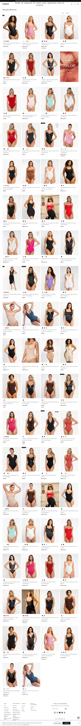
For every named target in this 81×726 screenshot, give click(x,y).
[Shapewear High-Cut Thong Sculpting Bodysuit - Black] (6, 509)
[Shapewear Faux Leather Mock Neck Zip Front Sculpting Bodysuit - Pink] (23, 292)
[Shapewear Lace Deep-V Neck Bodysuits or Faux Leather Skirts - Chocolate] (4, 41)
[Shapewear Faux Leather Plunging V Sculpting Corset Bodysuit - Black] (42, 328)
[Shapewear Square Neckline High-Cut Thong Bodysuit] (31, 495)
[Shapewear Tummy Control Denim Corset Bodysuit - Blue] (23, 689)
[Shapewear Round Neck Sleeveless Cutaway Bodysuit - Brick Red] (65, 473)
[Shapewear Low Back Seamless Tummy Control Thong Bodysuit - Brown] (61, 615)
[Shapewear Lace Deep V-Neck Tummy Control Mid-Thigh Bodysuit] (69, 242)
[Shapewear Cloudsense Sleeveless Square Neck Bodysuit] (31, 135)
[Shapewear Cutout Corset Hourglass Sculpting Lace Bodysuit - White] (4, 256)
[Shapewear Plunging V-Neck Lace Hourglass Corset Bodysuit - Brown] (46, 185)
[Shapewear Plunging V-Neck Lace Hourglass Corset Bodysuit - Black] (44, 185)
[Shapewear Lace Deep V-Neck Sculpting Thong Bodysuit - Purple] (65, 149)
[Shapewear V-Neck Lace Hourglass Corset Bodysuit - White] (61, 580)
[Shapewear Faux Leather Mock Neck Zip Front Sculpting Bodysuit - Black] (25, 292)
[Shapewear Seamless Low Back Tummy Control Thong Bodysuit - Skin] (6, 400)
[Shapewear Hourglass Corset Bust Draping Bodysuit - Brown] (23, 185)
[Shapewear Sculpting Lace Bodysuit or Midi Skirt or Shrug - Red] (4, 292)
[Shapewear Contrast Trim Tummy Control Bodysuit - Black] (63, 544)
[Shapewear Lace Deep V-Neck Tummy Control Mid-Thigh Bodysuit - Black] (61, 256)
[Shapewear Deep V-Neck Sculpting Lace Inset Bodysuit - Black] (63, 113)
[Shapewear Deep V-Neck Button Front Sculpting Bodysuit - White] (6, 473)
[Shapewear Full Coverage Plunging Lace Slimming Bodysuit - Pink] (23, 256)
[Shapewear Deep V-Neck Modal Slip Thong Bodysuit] (69, 495)
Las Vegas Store (39, 5)
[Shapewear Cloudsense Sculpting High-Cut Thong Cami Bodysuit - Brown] (8, 328)
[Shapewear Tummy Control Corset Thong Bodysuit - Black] (65, 41)
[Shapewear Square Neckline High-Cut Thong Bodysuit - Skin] (25, 509)
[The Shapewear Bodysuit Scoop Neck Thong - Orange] (63, 185)
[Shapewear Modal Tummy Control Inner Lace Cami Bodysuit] (50, 99)
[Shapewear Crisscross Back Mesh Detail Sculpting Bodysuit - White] (46, 509)
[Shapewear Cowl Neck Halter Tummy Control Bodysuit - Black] (6, 436)
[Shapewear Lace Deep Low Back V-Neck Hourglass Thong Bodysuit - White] (6, 580)
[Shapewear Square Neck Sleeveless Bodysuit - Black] (42, 473)
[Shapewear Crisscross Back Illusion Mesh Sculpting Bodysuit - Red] (44, 221)
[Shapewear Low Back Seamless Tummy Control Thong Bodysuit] (69, 601)
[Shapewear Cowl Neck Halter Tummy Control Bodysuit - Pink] (4, 436)
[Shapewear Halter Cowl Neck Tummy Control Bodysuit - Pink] (23, 580)
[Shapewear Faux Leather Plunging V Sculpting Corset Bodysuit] (50, 314)
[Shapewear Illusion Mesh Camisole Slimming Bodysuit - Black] (44, 580)
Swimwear (44, 3)
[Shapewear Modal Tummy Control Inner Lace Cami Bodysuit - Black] (46, 113)
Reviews (23, 710)
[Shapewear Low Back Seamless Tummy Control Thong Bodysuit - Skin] (63, 615)
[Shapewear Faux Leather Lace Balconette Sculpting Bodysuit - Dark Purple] (46, 41)
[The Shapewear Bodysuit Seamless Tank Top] (50, 242)
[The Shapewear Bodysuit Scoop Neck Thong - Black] (61, 185)
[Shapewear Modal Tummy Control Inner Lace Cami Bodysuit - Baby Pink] (44, 113)
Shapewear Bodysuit (52, 3)
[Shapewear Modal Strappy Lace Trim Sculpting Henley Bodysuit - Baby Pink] (25, 113)
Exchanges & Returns (6, 716)
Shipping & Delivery (7, 714)
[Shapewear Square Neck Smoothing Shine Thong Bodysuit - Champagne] (65, 328)
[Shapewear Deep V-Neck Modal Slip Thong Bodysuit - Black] (61, 509)
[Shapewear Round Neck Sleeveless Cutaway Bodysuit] (69, 459)
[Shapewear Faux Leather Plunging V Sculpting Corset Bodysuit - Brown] (44, 328)
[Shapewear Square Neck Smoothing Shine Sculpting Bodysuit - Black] (42, 544)
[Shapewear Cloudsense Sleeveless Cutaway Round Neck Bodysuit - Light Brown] (65, 436)
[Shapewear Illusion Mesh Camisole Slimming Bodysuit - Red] (42, 580)
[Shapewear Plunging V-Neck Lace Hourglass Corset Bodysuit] (50, 171)
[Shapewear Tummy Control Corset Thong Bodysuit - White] (61, 41)
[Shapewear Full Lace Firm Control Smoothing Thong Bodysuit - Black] (44, 652)
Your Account (6, 709)
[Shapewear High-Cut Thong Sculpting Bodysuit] (12, 495)
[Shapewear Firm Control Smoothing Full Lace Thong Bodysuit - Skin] (25, 41)
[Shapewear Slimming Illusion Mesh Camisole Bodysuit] (31, 63)
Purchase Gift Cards (16, 710)
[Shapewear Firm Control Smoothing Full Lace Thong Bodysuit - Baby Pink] (23, 41)
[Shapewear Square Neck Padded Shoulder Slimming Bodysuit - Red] (4, 113)
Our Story (23, 705)
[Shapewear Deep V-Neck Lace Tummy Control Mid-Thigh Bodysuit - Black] (23, 652)
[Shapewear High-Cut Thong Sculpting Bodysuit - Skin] (4, 509)
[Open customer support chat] (78, 717)
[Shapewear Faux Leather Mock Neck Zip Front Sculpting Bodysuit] (31, 278)
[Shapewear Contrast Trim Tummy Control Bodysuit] (69, 530)
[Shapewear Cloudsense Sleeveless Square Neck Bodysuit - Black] (23, 149)
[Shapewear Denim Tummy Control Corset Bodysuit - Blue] (23, 328)
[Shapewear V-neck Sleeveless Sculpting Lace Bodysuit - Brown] (63, 400)
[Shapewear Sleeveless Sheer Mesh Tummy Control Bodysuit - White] (46, 615)
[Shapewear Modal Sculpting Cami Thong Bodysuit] (12, 350)
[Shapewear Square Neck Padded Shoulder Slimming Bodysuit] (12, 99)
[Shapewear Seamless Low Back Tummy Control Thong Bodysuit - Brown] (4, 400)
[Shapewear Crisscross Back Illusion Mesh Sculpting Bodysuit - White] (46, 221)
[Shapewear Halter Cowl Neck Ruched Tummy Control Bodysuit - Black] (42, 436)
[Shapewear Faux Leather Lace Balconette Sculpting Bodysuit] (50, 27)
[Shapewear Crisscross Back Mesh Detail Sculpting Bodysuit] (50, 495)
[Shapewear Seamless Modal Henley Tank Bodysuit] (12, 63)
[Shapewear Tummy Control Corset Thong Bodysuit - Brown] (63, 41)
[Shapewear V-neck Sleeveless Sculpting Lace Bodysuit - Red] (61, 400)
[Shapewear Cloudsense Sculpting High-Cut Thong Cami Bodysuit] (12, 314)
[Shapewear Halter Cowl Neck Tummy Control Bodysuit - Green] (27, 580)
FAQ (5, 705)
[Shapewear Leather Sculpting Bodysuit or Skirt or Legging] (31, 386)
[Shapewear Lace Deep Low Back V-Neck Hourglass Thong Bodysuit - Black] (4, 580)
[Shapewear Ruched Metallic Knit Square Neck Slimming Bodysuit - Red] (8, 185)
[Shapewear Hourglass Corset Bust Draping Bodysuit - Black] (25, 185)
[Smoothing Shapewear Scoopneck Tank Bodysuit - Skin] (23, 364)
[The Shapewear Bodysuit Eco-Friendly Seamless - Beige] (27, 221)
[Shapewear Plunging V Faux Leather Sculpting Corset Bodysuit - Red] (8, 615)
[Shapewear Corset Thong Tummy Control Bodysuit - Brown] (25, 544)
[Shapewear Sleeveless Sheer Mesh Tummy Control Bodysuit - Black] (42, 615)
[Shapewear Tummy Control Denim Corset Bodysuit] (31, 675)
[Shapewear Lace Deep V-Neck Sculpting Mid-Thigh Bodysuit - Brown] (65, 292)
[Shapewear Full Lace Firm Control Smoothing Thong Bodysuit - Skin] (46, 652)
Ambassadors (15, 709)
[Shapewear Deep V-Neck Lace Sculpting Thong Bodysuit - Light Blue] (8, 689)
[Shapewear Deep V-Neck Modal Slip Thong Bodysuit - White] (63, 509)
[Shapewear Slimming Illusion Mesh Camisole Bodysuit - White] (27, 77)
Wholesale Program (16, 712)
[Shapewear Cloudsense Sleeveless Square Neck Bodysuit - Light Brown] (27, 149)
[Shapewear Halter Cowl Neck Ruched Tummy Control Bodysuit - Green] (44, 436)
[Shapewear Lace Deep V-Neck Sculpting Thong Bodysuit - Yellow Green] (63, 149)
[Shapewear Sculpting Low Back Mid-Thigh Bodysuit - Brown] (8, 652)
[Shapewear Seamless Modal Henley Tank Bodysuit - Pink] (6, 77)
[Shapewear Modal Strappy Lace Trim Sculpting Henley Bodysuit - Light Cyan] (27, 113)
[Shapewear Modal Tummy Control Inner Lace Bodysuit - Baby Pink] (6, 544)
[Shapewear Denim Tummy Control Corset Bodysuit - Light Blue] (25, 328)
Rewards (14, 707)
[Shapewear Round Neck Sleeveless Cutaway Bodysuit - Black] (61, 473)
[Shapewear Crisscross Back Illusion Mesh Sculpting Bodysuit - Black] (42, 221)
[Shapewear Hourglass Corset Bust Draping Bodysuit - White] (27, 185)
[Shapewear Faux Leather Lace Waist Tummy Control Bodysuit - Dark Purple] (27, 615)
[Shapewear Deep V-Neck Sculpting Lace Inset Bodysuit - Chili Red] (65, 113)
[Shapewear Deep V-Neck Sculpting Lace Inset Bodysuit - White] (61, 113)
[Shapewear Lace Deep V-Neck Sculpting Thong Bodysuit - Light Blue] (61, 149)
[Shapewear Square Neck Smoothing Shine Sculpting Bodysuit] (50, 530)
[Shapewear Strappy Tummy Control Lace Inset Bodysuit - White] (6, 149)
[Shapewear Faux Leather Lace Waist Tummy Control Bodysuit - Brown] (25, 615)
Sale (63, 3)
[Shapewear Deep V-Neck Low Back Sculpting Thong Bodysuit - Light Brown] (44, 292)
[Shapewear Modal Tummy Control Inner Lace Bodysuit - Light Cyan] (4, 544)
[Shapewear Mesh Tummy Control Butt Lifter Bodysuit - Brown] (46, 364)
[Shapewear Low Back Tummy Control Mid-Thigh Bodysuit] (69, 350)
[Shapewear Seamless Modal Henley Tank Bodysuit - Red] (8, 77)
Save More (15, 705)
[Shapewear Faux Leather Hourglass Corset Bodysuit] (31, 459)
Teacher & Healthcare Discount (16, 717)
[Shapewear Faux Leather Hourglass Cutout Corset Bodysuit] (50, 135)
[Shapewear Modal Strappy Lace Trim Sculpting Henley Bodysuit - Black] (23, 113)
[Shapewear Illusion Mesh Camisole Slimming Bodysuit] (50, 566)
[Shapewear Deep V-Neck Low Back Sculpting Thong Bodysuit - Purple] (42, 292)
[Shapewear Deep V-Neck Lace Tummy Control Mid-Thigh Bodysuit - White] (25, 652)
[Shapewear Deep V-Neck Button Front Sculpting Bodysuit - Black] (4, 473)
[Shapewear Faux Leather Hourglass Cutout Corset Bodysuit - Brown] (44, 149)
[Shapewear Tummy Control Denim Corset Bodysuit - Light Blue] (25, 689)
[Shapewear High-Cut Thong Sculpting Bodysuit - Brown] (8, 509)
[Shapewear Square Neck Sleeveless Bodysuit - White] (44, 473)
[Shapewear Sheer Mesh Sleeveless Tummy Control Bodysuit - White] (8, 221)
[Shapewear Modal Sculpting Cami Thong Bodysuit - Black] (4, 364)
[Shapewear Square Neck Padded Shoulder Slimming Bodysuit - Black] (6, 113)
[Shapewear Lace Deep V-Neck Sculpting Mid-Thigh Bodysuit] (69, 278)
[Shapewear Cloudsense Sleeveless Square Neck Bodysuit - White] (25, 149)
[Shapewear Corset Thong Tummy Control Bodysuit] (31, 530)
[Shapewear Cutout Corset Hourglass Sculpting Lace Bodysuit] (12, 242)
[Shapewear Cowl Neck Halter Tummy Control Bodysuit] (12, 422)
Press (23, 709)
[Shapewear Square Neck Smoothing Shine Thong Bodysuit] (69, 314)
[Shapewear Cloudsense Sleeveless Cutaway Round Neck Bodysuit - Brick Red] (63, 436)
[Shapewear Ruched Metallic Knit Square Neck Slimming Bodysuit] (12, 171)
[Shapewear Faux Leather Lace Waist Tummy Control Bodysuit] (31, 601)
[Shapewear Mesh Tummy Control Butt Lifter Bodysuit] (50, 350)
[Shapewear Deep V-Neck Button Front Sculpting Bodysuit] (12, 459)
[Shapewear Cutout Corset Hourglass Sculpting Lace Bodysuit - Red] (8, 256)
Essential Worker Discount (16, 719)
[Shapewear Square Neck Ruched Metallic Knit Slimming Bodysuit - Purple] (61, 652)
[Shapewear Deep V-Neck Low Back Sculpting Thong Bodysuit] (50, 278)
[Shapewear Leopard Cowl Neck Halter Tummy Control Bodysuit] (31, 422)
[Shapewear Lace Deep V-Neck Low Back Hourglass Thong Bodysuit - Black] (42, 77)
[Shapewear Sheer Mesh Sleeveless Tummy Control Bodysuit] (12, 207)
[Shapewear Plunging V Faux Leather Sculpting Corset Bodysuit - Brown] (6, 615)
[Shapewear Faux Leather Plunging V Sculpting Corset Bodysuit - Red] (46, 328)
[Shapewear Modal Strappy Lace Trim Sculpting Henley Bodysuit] (31, 99)
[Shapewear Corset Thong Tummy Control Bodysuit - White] (23, 544)
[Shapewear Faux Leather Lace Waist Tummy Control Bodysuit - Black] (23, 615)
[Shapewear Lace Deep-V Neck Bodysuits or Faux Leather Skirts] (12, 27)
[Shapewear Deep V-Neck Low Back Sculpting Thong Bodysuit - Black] (46, 292)
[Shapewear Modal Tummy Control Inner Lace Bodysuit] (12, 530)
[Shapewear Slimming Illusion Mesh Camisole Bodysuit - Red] (23, 77)
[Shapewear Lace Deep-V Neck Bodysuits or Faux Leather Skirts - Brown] (6, 41)
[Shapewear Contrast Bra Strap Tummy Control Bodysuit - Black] (63, 221)
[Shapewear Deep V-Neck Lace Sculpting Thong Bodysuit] (12, 675)
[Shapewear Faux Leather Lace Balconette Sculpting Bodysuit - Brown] (44, 41)
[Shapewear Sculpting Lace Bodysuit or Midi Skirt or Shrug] (12, 278)
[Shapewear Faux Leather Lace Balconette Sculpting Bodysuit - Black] (42, 41)
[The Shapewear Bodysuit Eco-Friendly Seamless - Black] (23, 221)
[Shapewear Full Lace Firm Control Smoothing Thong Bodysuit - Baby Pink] (42, 652)
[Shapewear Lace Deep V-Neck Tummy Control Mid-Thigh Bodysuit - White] (63, 256)
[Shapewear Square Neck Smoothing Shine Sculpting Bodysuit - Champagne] (46, 544)
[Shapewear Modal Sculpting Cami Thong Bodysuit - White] (6, 364)
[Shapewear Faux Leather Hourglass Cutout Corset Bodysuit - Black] (42, 149)
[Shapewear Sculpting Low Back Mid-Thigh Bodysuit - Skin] (6, 652)
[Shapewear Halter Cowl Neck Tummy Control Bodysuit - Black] (25, 580)
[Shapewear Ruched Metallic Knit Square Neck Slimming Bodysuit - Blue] (6, 185)
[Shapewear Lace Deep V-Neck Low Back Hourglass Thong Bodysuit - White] (44, 77)
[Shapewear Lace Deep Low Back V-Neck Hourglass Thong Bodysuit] (12, 566)
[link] (6, 4)
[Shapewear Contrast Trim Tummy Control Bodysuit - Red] (61, 544)
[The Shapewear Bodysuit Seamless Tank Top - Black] (42, 256)
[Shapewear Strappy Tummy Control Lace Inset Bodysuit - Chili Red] (8, 149)
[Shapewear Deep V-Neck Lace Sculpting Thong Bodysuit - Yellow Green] (6, 689)
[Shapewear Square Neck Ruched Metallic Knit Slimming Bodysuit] (69, 638)
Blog (22, 707)
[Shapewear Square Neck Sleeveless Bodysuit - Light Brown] (46, 473)
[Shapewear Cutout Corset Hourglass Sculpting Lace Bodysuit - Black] (6, 256)
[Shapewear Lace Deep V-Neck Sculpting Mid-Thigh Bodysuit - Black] (63, 292)
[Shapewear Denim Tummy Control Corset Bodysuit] (31, 314)
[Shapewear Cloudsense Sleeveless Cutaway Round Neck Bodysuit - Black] (61, 436)
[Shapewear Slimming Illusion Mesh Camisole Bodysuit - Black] (25, 77)
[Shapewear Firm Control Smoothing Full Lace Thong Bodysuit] (31, 27)
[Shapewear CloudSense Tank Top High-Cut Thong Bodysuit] (50, 386)
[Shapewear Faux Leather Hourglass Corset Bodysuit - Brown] (25, 473)
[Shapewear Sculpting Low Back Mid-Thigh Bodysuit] (12, 638)
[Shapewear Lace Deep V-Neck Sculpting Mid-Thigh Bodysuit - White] (61, 292)
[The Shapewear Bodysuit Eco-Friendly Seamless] (31, 207)
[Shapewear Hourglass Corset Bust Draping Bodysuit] (31, 171)
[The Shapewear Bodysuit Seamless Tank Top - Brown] (46, 256)
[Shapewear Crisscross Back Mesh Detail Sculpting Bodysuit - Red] (44, 509)
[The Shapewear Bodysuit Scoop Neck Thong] (69, 171)
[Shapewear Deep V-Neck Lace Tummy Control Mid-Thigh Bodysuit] (31, 638)
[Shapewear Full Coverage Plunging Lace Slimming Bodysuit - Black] (25, 256)
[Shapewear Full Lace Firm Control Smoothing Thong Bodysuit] (50, 638)
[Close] (79, 723)
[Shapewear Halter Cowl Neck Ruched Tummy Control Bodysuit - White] (46, 436)
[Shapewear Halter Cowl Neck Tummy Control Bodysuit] (31, 566)
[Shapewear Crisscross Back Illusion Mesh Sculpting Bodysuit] (50, 207)
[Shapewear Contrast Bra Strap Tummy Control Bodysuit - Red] (61, 221)
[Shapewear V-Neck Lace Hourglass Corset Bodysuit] (69, 566)
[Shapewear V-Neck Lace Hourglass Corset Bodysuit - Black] (63, 580)
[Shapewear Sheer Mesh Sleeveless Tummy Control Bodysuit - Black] (4, 221)
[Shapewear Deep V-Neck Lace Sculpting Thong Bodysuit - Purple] (4, 689)
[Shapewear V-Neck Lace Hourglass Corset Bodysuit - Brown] (65, 580)
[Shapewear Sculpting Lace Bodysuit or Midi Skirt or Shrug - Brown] (8, 292)
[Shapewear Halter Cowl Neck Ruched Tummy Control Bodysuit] (50, 422)
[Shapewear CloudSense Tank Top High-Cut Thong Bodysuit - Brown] (42, 400)
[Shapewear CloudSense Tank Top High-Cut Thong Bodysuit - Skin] (44, 400)
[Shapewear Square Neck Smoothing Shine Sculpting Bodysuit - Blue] (44, 544)
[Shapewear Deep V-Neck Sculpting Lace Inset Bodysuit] (69, 99)
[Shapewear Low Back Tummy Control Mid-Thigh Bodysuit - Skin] (61, 364)
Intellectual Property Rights (7, 719)
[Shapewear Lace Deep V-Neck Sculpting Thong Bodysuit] (69, 135)
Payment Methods (7, 712)
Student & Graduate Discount (16, 715)
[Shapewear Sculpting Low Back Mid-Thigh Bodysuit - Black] (4, 652)
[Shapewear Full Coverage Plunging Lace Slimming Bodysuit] (31, 242)
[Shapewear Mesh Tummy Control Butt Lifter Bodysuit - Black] (42, 364)
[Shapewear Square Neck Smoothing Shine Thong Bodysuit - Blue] (63, 328)
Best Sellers (17, 3)
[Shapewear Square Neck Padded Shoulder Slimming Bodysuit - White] (8, 113)
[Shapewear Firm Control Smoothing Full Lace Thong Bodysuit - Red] (27, 41)
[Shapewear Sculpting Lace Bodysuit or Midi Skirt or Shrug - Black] (6, 292)
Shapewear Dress (28, 3)
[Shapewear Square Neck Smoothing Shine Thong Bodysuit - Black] (61, 328)
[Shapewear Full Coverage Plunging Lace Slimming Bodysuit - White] (27, 256)
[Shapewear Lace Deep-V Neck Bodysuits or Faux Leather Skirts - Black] (8, 41)
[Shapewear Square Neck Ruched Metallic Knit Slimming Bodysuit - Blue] (63, 652)
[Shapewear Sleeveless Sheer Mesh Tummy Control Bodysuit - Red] (44, 615)
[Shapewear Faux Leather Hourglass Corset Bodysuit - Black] (23, 473)
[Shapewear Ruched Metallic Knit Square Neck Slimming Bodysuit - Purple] (4, 185)
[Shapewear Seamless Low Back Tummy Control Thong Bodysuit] (12, 386)
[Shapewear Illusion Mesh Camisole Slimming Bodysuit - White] (46, 580)
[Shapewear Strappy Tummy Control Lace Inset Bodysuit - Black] (4, 149)
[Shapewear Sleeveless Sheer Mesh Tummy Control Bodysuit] (50, 601)
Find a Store (6, 710)
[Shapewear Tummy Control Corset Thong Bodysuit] (69, 27)
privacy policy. (26, 724)
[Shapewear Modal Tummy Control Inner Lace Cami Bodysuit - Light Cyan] (42, 113)
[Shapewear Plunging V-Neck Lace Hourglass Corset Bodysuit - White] (42, 185)
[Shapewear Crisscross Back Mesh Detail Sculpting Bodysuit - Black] (42, 509)
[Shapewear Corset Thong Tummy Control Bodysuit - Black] (27, 544)
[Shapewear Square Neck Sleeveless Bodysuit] (50, 459)
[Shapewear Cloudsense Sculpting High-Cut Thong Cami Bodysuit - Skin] (4, 328)
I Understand (66, 723)
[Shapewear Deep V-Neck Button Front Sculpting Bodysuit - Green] (8, 473)
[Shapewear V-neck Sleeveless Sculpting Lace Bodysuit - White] (65, 400)
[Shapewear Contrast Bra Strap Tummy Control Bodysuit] (69, 207)
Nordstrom (32, 706)
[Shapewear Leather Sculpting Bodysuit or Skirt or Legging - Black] (23, 400)
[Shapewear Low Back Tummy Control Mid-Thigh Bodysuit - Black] (63, 364)
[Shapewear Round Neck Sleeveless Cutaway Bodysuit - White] (63, 473)
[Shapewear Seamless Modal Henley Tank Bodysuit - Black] (4, 77)
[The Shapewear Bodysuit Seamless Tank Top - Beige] (44, 256)
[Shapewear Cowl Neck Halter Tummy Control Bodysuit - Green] (8, 436)
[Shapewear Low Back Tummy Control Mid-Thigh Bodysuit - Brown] (65, 364)
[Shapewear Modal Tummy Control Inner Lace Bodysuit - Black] (8, 544)
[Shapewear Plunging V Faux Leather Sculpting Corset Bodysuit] (12, 601)
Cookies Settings (57, 723)
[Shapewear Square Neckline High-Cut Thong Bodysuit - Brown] (23, 509)
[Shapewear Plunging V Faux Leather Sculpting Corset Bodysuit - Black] (4, 615)
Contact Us (6, 707)
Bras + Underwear (37, 3)
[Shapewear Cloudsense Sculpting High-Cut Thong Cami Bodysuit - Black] (6, 328)
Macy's (32, 708)
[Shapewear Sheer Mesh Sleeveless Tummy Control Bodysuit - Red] (6, 221)
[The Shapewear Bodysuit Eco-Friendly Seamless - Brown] (25, 221)
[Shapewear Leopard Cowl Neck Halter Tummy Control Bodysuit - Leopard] (23, 436)
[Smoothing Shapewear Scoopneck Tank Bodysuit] (31, 350)
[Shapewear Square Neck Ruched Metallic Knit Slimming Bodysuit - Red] (65, 652)
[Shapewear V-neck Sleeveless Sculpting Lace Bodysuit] (69, 386)
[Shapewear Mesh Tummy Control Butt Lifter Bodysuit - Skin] (44, 364)
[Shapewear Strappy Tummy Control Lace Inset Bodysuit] (12, 135)
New (22, 3)
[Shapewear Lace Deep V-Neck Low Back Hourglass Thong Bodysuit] (50, 63)
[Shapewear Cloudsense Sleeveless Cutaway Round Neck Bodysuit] (69, 422)
